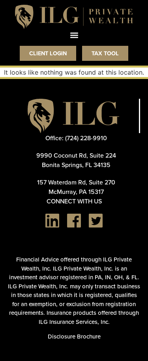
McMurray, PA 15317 (76, 191)
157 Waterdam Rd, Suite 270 (76, 182)
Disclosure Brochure (74, 336)
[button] (74, 35)
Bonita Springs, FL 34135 (76, 164)
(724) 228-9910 (86, 137)
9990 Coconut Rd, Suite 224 (76, 155)
